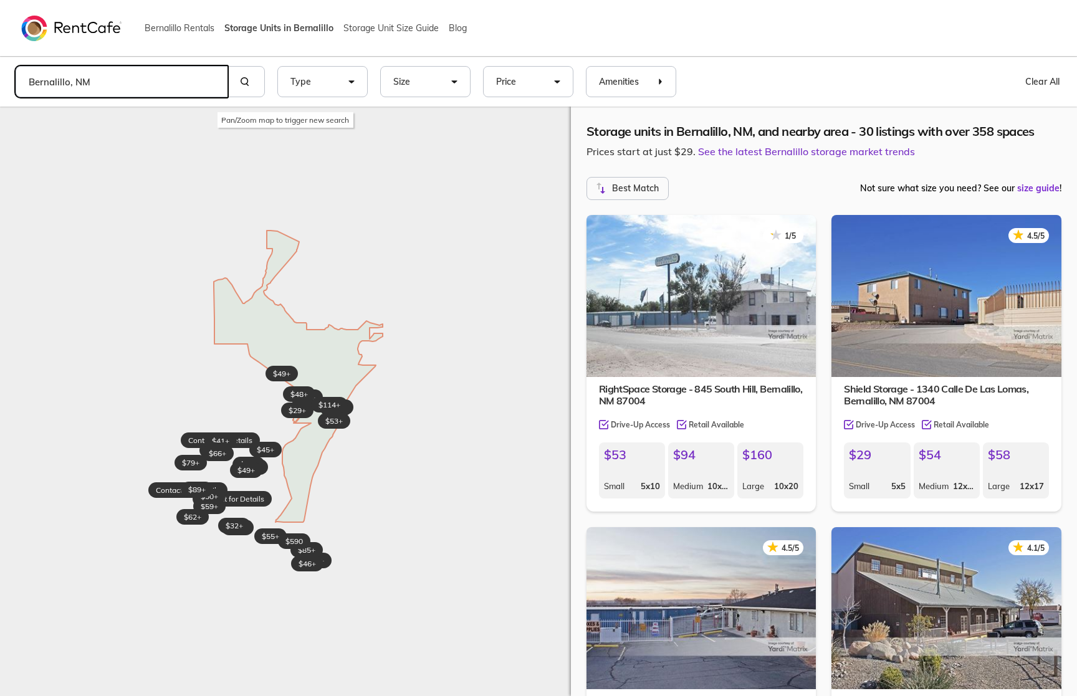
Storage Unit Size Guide (391, 28)
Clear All (1042, 81)
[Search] (246, 81)
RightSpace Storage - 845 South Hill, (700, 395)
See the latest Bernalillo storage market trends (806, 151)
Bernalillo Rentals (179, 28)
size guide (1038, 188)
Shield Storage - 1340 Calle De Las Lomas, (936, 395)
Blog (458, 28)
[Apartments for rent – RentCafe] (71, 27)
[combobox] (121, 81)
